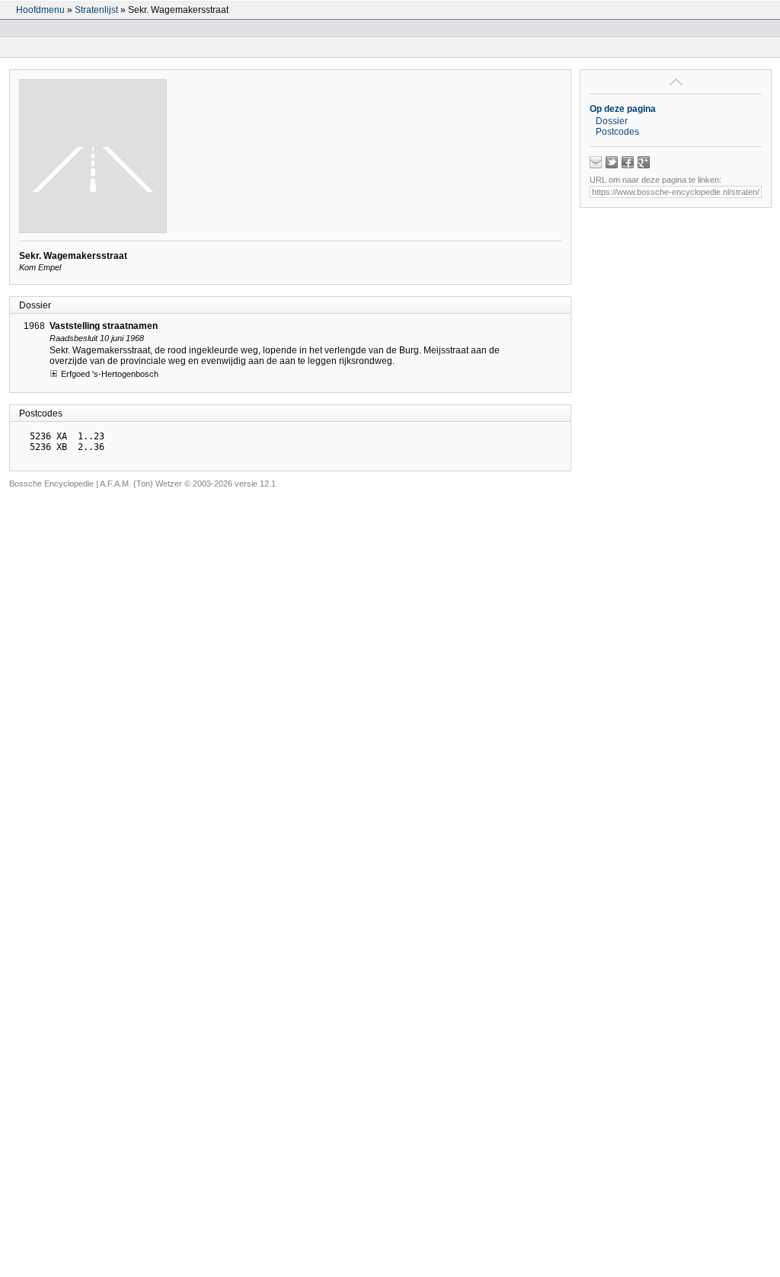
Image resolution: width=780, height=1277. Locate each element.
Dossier (612, 121)
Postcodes (617, 131)
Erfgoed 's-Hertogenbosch (109, 373)
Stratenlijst (96, 10)
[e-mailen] (596, 162)
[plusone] (644, 162)
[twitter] (612, 162)
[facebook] (628, 162)
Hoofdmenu (40, 10)
